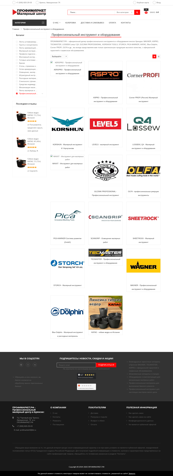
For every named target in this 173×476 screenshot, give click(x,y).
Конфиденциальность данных (141, 421)
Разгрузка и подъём (99, 417)
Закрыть (132, 473)
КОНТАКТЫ (126, 23)
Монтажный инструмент (28, 57)
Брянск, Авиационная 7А (50, 3)
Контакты (56, 417)
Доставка (94, 413)
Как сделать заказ (136, 413)
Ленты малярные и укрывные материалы (28, 90)
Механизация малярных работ (28, 87)
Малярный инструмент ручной (28, 51)
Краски (22, 63)
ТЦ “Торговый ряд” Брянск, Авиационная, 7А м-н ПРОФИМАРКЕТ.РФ (28, 420)
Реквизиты (57, 421)
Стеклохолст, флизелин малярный (28, 81)
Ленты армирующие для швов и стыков (28, 48)
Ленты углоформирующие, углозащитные (28, 42)
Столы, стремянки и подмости (28, 66)
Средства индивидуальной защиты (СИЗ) (28, 84)
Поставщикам (58, 424)
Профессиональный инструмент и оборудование (28, 93)
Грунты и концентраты (28, 45)
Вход (159, 3)
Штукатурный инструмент (28, 75)
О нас (55, 413)
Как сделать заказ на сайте (140, 417)
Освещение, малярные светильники (28, 72)
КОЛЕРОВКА (70, 23)
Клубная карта (143, 3)
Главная (15, 29)
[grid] (154, 56)
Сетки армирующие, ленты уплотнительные (28, 69)
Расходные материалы (28, 78)
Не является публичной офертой (142, 424)
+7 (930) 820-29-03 (24, 3)
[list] (159, 56)
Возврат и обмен (98, 421)
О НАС (56, 23)
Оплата (94, 424)
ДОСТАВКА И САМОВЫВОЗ (92, 23)
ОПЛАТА (112, 23)
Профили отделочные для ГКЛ (28, 54)
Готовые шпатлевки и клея (28, 60)
